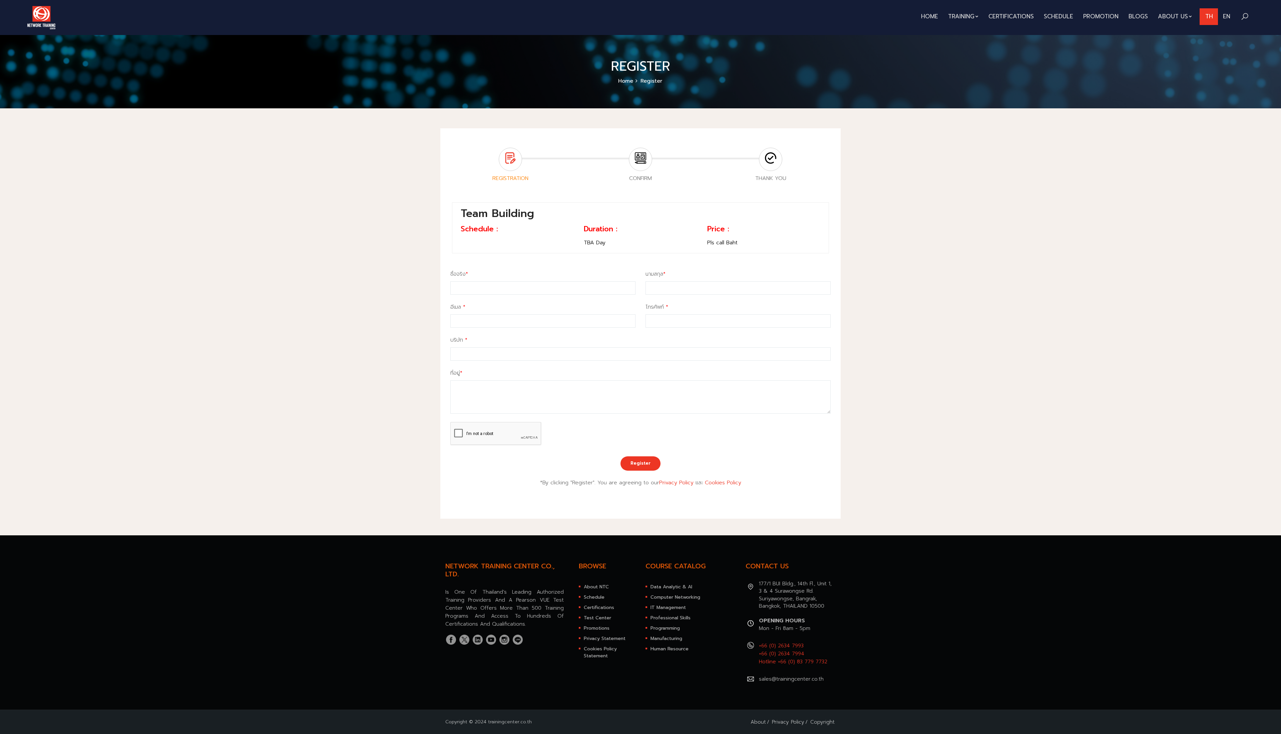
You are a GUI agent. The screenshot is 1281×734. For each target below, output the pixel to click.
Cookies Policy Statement (600, 652)
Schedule (1058, 16)
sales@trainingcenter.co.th (791, 679)
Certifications (1011, 16)
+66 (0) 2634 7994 (781, 653)
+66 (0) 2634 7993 (781, 645)
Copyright (822, 722)
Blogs (1138, 16)
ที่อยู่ (456, 373)
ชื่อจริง (459, 274)
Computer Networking (675, 597)
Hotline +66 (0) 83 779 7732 (793, 661)
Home (929, 16)
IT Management (668, 607)
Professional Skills (671, 617)
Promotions (596, 628)
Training (961, 16)
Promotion (1101, 16)
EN (1226, 16)
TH (1209, 16)
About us (1173, 16)
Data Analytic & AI (671, 586)
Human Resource (670, 648)
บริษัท (458, 340)
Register (640, 463)
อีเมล (457, 307)
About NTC (596, 586)
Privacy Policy (676, 483)
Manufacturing (666, 638)
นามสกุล (656, 274)
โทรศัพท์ (657, 307)
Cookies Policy (723, 483)
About (758, 722)
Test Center (597, 617)
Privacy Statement (604, 638)
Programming (665, 628)
